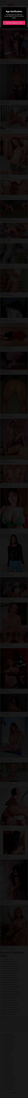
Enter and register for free (14, 23)
